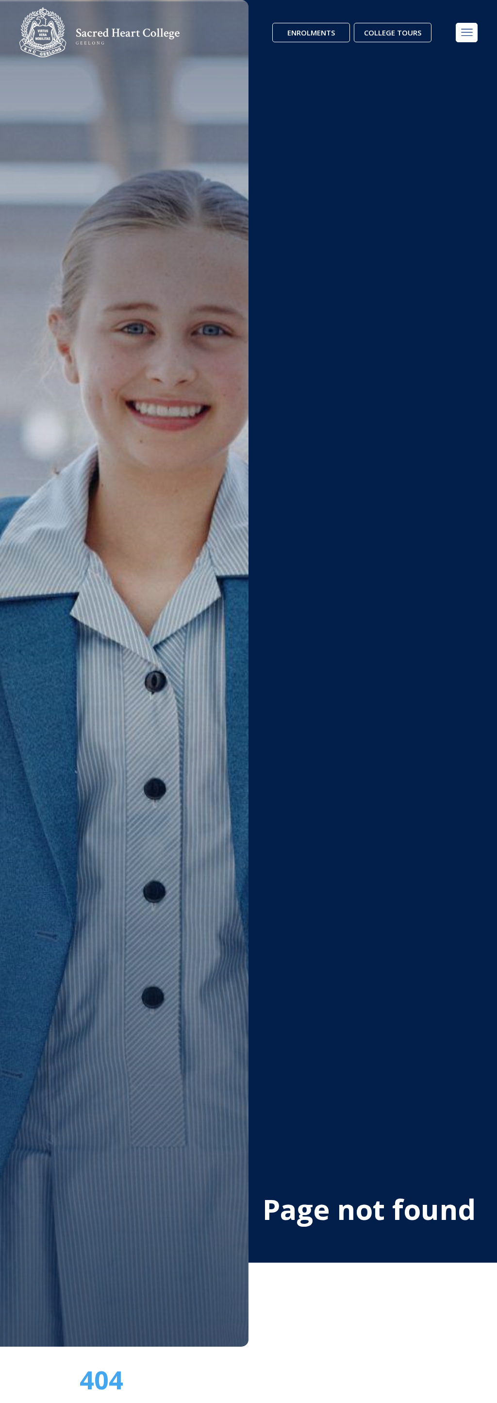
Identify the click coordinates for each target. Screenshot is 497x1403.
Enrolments (311, 32)
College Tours (392, 32)
